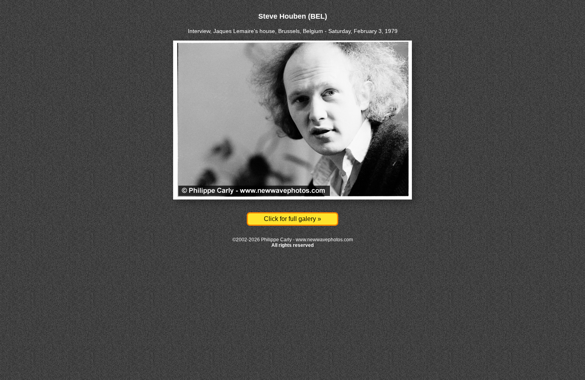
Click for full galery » (292, 218)
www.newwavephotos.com (324, 239)
